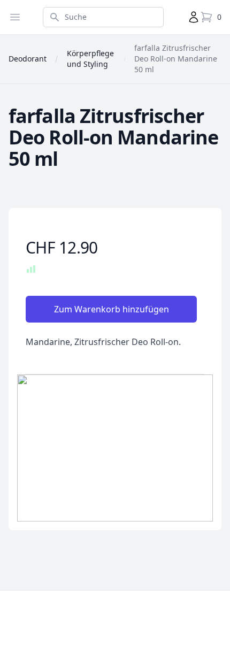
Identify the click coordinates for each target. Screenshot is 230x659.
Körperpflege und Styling (90, 58)
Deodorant (28, 58)
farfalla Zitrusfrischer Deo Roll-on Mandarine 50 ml (175, 58)
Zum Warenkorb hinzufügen (111, 309)
